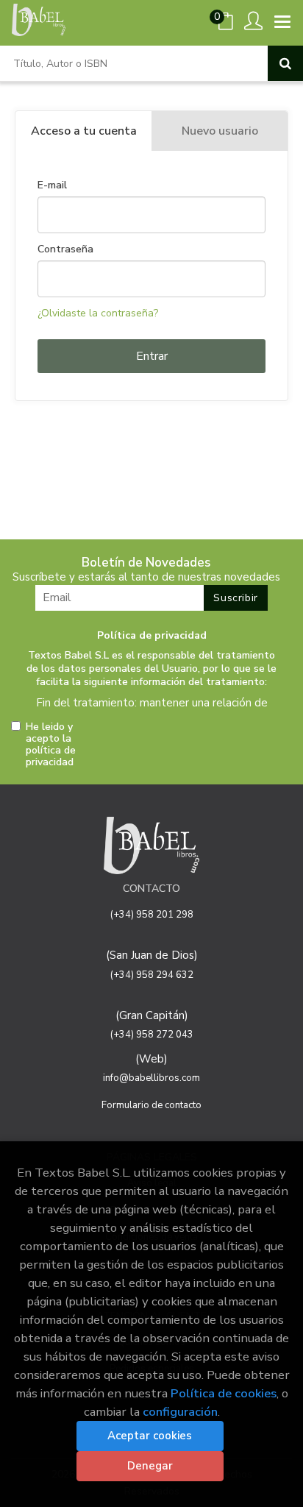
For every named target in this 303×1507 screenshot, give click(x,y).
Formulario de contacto (151, 1105)
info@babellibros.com (151, 1078)
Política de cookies (224, 1393)
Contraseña (65, 249)
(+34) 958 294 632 (151, 975)
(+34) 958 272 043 (151, 1034)
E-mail (52, 185)
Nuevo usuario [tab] (220, 131)
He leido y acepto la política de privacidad (51, 744)
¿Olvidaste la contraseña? (98, 313)
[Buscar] (285, 63)
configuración (180, 1411)
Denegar (150, 1465)
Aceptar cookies (149, 1435)
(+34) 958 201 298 (151, 914)
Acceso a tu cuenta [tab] (84, 131)
